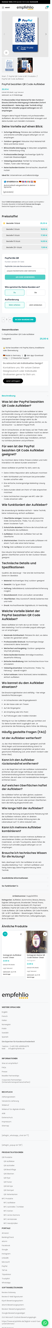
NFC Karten (8, 1211)
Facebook (6, 1245)
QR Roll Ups (8, 1186)
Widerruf (5, 1105)
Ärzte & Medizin (8, 918)
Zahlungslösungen (38, 916)
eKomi (4, 1241)
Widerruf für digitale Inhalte (13, 1109)
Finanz (40, 902)
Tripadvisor (6, 1274)
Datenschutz (7, 1117)
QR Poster (8, 1182)
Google (5, 1249)
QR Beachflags (10, 1169)
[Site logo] (25, 7)
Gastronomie (7, 905)
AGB (3, 1113)
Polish (4, 1028)
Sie (35, 292)
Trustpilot (6, 1278)
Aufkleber (17, 900)
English (4, 1012)
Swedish (5, 1033)
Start (4, 76)
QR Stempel (9, 1190)
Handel (17, 905)
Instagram (31, 960)
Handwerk (24, 905)
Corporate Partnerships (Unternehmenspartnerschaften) (16, 1081)
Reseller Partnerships (10, 1076)
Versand (20, 92)
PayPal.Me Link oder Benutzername (18, 266)
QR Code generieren (25, 277)
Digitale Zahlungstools (11, 902)
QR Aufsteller (9, 1165)
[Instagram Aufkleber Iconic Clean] (13, 942)
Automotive (27, 900)
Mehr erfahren (14, 305)
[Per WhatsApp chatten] (45, 1323)
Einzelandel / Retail (29, 902)
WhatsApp (6, 1283)
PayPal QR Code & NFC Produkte (22, 76)
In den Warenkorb (24, 319)
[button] (4, 34)
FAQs (4, 1067)
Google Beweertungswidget (13, 1313)
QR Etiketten (9, 1174)
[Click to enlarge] (6, 52)
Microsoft (6, 1262)
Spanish (5, 1037)
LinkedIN (5, 1258)
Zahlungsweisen (8, 1097)
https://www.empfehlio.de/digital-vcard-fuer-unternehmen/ (21, 1322)
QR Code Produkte (40, 910)
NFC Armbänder (10, 1219)
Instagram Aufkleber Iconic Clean (12, 956)
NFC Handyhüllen (11, 1223)
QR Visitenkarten (11, 1194)
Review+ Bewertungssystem (13, 1309)
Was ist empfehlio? (10, 1063)
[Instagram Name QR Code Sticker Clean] (37, 942)
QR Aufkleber (9, 1161)
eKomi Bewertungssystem (13, 1305)
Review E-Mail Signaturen (12, 1297)
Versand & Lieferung (10, 1101)
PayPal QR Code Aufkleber (13, 79)
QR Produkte (7, 1157)
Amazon (5, 1233)
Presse (4, 1072)
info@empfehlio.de (16, 1048)
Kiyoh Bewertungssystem (12, 1301)
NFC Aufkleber (9, 1203)
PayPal (4, 1266)
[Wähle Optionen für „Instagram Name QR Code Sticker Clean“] (45, 934)
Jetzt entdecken (35, 305)
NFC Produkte (7, 1198)
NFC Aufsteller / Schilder (14, 1207)
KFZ (31, 905)
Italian (4, 1020)
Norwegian (6, 1024)
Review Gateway (9, 1292)
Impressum (6, 1122)
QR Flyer (7, 1178)
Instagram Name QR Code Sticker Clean (36, 956)
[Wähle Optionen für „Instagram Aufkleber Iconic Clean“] (21, 934)
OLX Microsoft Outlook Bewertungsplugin (19, 1317)
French (5, 1016)
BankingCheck (8, 1237)
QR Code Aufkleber (24, 910)
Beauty (35, 900)
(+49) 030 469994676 (19, 1046)
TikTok (4, 1270)
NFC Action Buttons (12, 1215)
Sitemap (5, 1126)
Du (15, 292)
